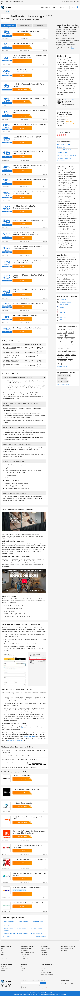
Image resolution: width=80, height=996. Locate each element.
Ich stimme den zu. (34, 988)
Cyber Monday (44, 954)
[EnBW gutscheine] (7, 890)
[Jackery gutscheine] (7, 820)
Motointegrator (72, 351)
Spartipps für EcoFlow (63, 144)
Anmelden (43, 983)
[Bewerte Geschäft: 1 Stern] (58, 135)
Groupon (65, 345)
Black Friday (44, 952)
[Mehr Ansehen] (77, 373)
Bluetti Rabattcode (23, 921)
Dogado (68, 342)
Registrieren (69, 1)
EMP (59, 345)
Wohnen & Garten (62, 378)
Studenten (43, 950)
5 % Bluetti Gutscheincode (22, 803)
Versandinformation (65, 302)
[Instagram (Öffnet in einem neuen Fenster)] (9, 985)
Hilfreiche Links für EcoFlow (65, 150)
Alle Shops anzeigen (62, 366)
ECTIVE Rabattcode (38, 924)
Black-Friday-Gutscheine (67, 948)
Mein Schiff (60, 348)
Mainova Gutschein (37, 933)
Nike (2, 948)
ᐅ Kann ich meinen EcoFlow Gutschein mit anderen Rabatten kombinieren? (20, 404)
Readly (73, 354)
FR (68, 983)
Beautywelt (61, 335)
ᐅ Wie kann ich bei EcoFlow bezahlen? (14, 461)
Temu (70, 360)
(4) (40, 25)
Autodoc (71, 332)
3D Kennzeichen (62, 329)
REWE (2, 956)
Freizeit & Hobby (25, 956)
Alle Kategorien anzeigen (63, 384)
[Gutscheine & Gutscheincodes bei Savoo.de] (6, 7)
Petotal (67, 354)
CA (61, 986)
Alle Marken (4, 958)
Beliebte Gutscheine (46, 948)
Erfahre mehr (62, 994)
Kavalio (72, 345)
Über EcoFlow (61, 147)
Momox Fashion (62, 351)
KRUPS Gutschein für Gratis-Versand (25, 789)
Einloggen (76, 1)
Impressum (43, 968)
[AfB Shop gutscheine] (7, 876)
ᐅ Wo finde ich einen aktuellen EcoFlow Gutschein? (17, 377)
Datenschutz (44, 967)
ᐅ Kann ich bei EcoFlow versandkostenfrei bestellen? (18, 427)
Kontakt (23, 968)
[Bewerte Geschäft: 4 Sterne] (64, 135)
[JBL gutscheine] (7, 834)
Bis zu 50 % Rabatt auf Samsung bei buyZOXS (29, 859)
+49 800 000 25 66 (29, 736)
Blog (63, 1)
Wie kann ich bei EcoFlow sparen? (67, 155)
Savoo (2, 12)
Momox (68, 348)
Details (44, 38)
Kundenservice (63, 304)
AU (72, 983)
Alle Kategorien (24, 958)
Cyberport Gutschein (9, 933)
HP (1, 950)
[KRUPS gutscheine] (7, 792)
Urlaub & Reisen (25, 950)
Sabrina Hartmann (70, 100)
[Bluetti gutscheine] (7, 806)
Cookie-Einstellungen (46, 972)
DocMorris (60, 342)
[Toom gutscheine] (7, 848)
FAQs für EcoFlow (62, 152)
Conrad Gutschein (37, 928)
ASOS (59, 332)
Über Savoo (24, 967)
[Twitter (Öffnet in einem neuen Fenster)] (6, 985)
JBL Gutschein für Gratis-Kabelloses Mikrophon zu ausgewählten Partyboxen (29, 832)
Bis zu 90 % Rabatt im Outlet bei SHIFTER (27, 903)
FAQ (22, 728)
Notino (2, 954)
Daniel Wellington (69, 338)
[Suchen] (77, 7)
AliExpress (71, 329)
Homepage (62, 299)
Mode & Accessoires (26, 948)
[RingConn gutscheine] (7, 778)
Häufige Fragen (5, 967)
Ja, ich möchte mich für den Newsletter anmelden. (35, 986)
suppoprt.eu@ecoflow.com (14, 740)
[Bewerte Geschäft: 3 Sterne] (62, 135)
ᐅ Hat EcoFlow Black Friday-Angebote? (14, 493)
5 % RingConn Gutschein (21, 775)
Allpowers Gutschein (38, 921)
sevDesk (60, 357)
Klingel (2, 952)
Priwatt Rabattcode (23, 924)
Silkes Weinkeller (62, 360)
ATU (65, 332)
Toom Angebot (22, 928)
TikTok (61, 320)
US (61, 983)
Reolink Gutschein (23, 933)
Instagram (62, 315)
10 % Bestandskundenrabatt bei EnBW (26, 887)
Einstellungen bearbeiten (47, 974)
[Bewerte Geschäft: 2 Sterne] (60, 135)
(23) (9, 25)
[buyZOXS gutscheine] (7, 862)
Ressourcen (64, 950)
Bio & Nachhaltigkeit (63, 381)
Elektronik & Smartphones (64, 375)
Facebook (62, 307)
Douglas (74, 342)
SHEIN (66, 357)
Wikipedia (62, 317)
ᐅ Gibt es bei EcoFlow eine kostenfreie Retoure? (17, 444)
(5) (24, 25)
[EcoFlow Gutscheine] (5, 18)
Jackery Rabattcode (9, 921)
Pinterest (62, 312)
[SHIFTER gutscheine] (7, 906)
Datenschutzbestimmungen (37, 988)
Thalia (59, 363)
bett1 (67, 335)
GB (65, 983)
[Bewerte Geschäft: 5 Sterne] (66, 135)
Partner (3, 970)
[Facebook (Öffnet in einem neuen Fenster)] (2, 985)
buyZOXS (60, 338)
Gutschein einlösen (5, 968)
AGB (42, 970)
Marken (8, 12)
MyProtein (60, 354)
